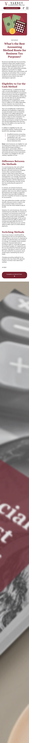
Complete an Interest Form (12, 8)
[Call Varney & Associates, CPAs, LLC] (24, 8)
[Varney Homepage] (14, 4)
